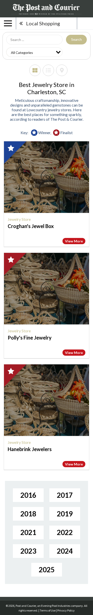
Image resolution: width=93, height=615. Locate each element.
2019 (65, 513)
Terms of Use (48, 610)
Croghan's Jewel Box (31, 226)
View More (74, 241)
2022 (65, 532)
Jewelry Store (19, 219)
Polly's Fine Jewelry (30, 338)
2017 (65, 495)
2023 (28, 551)
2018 (28, 513)
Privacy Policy (66, 610)
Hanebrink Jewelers (30, 449)
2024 (65, 551)
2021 (28, 532)
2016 (28, 495)
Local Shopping (43, 23)
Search (76, 39)
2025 (47, 569)
